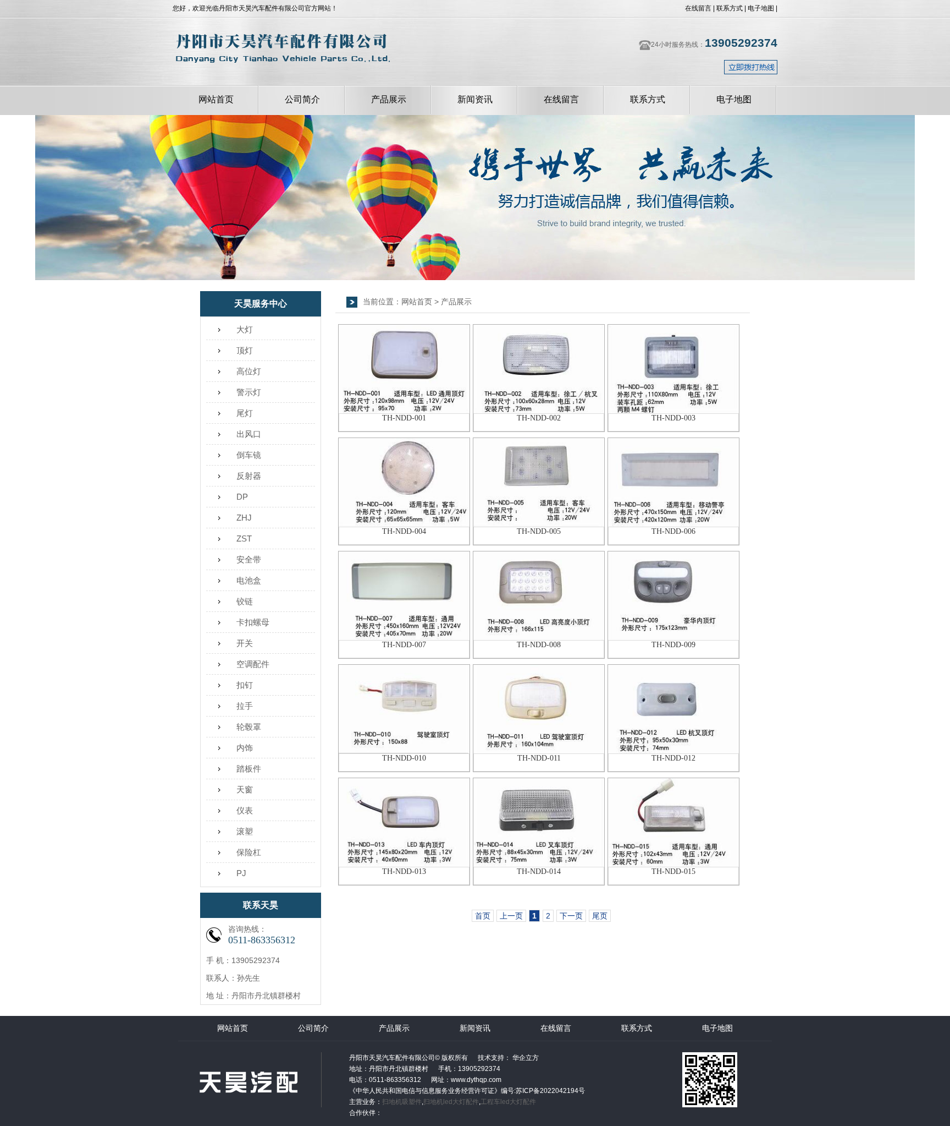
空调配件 (252, 664)
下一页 (571, 915)
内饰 (244, 747)
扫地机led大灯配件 (451, 1102)
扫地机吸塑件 (402, 1102)
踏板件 (248, 768)
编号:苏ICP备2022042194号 (543, 1091)
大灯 (244, 329)
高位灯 (248, 371)
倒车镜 (248, 455)
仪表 (244, 810)
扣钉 (244, 685)
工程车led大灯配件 (508, 1102)
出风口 (248, 434)
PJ (241, 873)
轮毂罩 (248, 726)
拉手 (244, 705)
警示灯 (248, 392)
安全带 (248, 559)
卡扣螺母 (252, 622)
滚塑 (244, 831)
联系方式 (729, 8)
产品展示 (388, 99)
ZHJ (244, 517)
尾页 (599, 915)
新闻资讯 (475, 99)
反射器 (248, 475)
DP (242, 496)
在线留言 (698, 8)
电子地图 (761, 8)
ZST (244, 538)
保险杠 (248, 852)
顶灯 (244, 350)
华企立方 (525, 1058)
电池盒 (248, 580)
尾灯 (244, 413)
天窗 (244, 789)
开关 (244, 643)
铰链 (244, 601)
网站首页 (216, 99)
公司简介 (302, 99)
